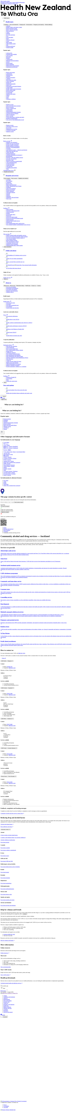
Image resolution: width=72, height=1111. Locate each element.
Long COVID (9, 55)
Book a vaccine (9, 116)
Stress (7, 169)
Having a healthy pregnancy (12, 144)
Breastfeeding (9, 156)
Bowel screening (10, 107)
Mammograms (9, 75)
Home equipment (10, 64)
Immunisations (29, 24)
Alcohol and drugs (10, 163)
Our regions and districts (11, 289)
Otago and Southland (11, 188)
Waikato (8, 195)
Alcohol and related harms (6, 824)
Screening (8, 148)
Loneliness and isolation (11, 167)
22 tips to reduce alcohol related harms (9, 835)
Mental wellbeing (48, 24)
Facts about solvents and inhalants (8, 905)
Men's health (9, 42)
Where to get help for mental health (14, 161)
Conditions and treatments (9, 997)
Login (3, 398)
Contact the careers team (11, 381)
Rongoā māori (9, 63)
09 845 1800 (9, 693)
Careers (14, 2)
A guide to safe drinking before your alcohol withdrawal (13, 837)
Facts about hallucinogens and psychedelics (10, 866)
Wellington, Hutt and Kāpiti (12, 197)
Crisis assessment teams (11, 162)
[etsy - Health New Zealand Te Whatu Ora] (36, 1094)
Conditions (6, 24)
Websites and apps (7, 1008)
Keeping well (22, 24)
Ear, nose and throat (10, 34)
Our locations (9, 378)
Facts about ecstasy (5, 855)
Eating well (8, 85)
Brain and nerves (10, 31)
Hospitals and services (8, 171)
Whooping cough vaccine (12, 126)
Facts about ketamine (5, 877)
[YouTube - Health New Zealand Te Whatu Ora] (1, 1096)
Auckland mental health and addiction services (11, 983)
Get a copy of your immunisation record (15, 119)
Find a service (14, 178)
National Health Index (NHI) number (14, 245)
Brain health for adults (11, 80)
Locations (5, 1009)
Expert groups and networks (12, 307)
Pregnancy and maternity (39, 24)
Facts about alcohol (5, 842)
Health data (27, 285)
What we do (6, 285)
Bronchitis (8, 56)
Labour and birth (10, 152)
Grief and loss (9, 166)
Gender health (9, 87)
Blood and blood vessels (11, 28)
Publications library (20, 285)
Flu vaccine (8, 127)
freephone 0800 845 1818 (9, 934)
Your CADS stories (5, 974)
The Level (6, 967)
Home (4, 527)
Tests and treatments (14, 24)
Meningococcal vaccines (11, 129)
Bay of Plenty (9, 181)
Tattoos (7, 95)
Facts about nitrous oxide (6, 894)
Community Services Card (12, 243)
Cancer (7, 32)
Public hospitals (9, 209)
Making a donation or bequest (12, 365)
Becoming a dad (9, 160)
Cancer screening (10, 81)
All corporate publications (12, 316)
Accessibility (6, 1106)
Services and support (8, 1012)
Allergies (8, 26)
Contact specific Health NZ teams (13, 361)
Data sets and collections (11, 346)
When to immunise (10, 114)
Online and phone (7, 246)
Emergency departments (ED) (12, 210)
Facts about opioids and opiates (7, 899)
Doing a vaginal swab (11, 108)
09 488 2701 (9, 666)
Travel (7, 96)
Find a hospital (7, 178)
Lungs (7, 41)
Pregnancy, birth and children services (14, 157)
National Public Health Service (13, 220)
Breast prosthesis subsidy (11, 240)
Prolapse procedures (10, 77)
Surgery (8, 62)
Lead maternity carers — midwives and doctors (16, 150)
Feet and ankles (9, 37)
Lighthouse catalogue (11, 352)
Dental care (8, 82)
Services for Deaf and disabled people (14, 218)
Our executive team (10, 302)
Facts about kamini (5, 872)
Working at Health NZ (11, 377)
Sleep (7, 97)
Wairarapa (8, 196)
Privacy (5, 1104)
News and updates (7, 1000)
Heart (7, 38)
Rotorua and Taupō (10, 189)
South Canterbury (10, 191)
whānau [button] (24, 913)
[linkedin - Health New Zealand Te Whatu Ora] (1, 1022)
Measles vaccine (9, 104)
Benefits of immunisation (11, 118)
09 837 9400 (9, 724)
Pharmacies (8, 215)
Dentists (8, 213)
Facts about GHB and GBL (7, 861)
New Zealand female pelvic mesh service (15, 223)
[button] (3, 658)
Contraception (9, 109)
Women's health (9, 47)
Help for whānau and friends (7, 940)
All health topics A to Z (8, 170)
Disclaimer (5, 1010)
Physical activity (9, 91)
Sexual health (9, 92)
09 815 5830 (9, 782)
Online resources (4, 953)
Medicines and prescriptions (12, 60)
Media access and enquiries (12, 362)
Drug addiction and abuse (6, 826)
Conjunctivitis (9, 59)
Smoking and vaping (10, 94)
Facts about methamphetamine (7, 888)
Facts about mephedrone (6, 883)
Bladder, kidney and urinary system (14, 27)
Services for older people (11, 217)
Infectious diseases (10, 39)
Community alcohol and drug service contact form (12, 813)
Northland (8, 187)
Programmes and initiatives (12, 288)
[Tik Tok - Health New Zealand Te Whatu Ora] (1, 1098)
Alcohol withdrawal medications (8, 840)
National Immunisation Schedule (13, 112)
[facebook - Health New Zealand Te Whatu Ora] (1, 1019)
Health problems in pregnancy (13, 146)
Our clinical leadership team (12, 305)
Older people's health (11, 43)
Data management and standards (13, 355)
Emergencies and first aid (11, 67)
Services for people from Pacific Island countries (17, 236)
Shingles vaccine (10, 131)
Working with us (10, 292)
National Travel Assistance (12, 244)
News (4, 315)
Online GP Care (7, 277)
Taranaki (8, 193)
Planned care (9, 222)
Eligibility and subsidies (23, 178)
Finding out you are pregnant (12, 143)
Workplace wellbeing (11, 99)
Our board (8, 304)
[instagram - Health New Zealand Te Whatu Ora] (1, 1020)
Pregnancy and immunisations (12, 147)
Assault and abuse (10, 165)
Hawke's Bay (9, 183)
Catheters (8, 78)
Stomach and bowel (10, 46)
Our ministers (9, 306)
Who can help (6, 234)
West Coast (8, 198)
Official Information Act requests (13, 364)
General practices (10, 212)
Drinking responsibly (11, 83)
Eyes (7, 36)
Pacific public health (10, 90)
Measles (8, 58)
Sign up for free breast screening (13, 105)
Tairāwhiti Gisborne (10, 192)
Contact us (34, 285)
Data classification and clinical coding (14, 356)
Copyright (5, 1107)
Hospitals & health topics (6, 2)
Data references (9, 359)
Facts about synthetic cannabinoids (8, 850)
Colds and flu (9, 53)
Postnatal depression (10, 153)
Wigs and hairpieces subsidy (12, 241)
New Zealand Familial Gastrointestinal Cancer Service (18, 224)
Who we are (12, 285)
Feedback (5, 208)
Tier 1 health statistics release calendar (14, 350)
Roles (7, 379)
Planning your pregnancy (11, 142)
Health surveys (9, 351)
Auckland (8, 179)
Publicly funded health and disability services (16, 235)
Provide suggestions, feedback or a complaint (16, 366)
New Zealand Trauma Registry (13, 353)
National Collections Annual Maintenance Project (17, 357)
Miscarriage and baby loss (12, 151)
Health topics (6, 18)
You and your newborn (11, 158)
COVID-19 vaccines (10, 130)
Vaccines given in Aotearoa (12, 113)
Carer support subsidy (11, 239)
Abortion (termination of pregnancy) (14, 155)
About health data (10, 347)
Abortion (8, 76)
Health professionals (20, 2)
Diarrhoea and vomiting (11, 54)
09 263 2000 (9, 753)
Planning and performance (12, 290)
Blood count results (10, 72)
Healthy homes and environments (13, 89)
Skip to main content (5, 1)
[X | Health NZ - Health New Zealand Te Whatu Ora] (1, 1100)
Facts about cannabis (5, 847)
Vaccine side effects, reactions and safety (15, 117)
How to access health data (12, 348)
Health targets (6, 301)
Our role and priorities (11, 287)
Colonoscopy (9, 73)
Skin (7, 45)
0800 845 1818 (21, 653)
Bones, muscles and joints (12, 29)
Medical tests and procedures (12, 65)
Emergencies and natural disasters (13, 86)
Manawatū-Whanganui (11, 184)
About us (6, 279)
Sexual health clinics (10, 214)
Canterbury (8, 182)
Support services (10, 219)
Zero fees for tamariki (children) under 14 (15, 237)
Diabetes (8, 33)
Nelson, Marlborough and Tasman (13, 186)
